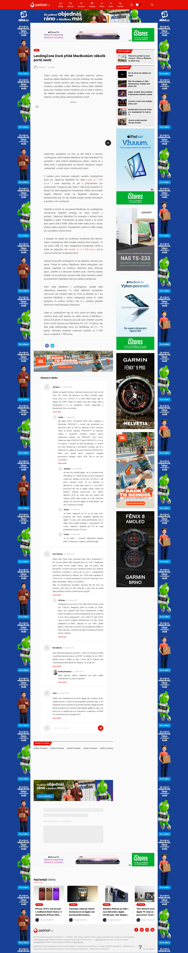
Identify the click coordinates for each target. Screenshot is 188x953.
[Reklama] (23, 16)
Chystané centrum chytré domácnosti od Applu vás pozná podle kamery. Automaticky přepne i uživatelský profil (82, 911)
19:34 (63, 693)
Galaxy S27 (105, 949)
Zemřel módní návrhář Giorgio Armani (137, 121)
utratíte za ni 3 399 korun (82, 249)
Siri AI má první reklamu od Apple (139, 74)
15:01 (68, 648)
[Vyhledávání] (152, 4)
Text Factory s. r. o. (60, 937)
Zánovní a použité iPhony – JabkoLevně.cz (85, 949)
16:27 (72, 600)
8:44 (77, 469)
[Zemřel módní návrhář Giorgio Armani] (122, 121)
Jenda (60, 417)
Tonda (66, 534)
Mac (36, 50)
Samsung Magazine (50, 946)
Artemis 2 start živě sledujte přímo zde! (140, 102)
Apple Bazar (38, 946)
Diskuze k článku (49, 378)
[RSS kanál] (152, 930)
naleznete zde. (43, 940)
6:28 (69, 417)
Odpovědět (57, 412)
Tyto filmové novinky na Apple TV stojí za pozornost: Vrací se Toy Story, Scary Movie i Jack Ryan (149, 911)
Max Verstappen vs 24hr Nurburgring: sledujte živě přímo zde (139, 83)
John (55, 693)
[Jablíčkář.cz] (40, 4)
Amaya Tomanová (46, 920)
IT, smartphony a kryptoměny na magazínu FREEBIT (94, 946)
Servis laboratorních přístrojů (49, 949)
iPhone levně (64, 949)
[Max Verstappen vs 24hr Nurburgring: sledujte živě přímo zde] (122, 83)
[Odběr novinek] (131, 5)
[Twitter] (142, 930)
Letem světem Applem (67, 946)
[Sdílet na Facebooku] (46, 345)
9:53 (75, 510)
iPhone (39, 905)
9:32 (69, 554)
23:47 (66, 387)
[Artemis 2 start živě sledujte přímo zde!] (122, 102)
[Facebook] (136, 930)
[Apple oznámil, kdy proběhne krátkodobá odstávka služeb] (122, 93)
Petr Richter (58, 554)
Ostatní (141, 905)
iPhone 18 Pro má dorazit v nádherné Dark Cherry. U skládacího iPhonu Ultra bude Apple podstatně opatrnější (48, 911)
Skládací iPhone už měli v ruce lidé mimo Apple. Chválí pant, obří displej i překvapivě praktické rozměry (115, 911)
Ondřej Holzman (64, 672)
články (45, 879)
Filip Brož (41, 67)
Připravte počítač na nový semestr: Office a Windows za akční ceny (139, 58)
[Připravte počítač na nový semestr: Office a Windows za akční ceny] (122, 58)
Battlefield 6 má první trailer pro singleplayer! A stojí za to (140, 112)
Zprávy (73, 905)
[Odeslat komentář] (100, 728)
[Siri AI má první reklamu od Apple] (122, 74)
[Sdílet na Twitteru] (51, 345)
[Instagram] (147, 930)
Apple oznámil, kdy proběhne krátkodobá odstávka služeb (140, 93)
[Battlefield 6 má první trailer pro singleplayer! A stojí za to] (122, 111)
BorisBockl (57, 648)
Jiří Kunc (56, 387)
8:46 (75, 534)
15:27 (78, 672)
